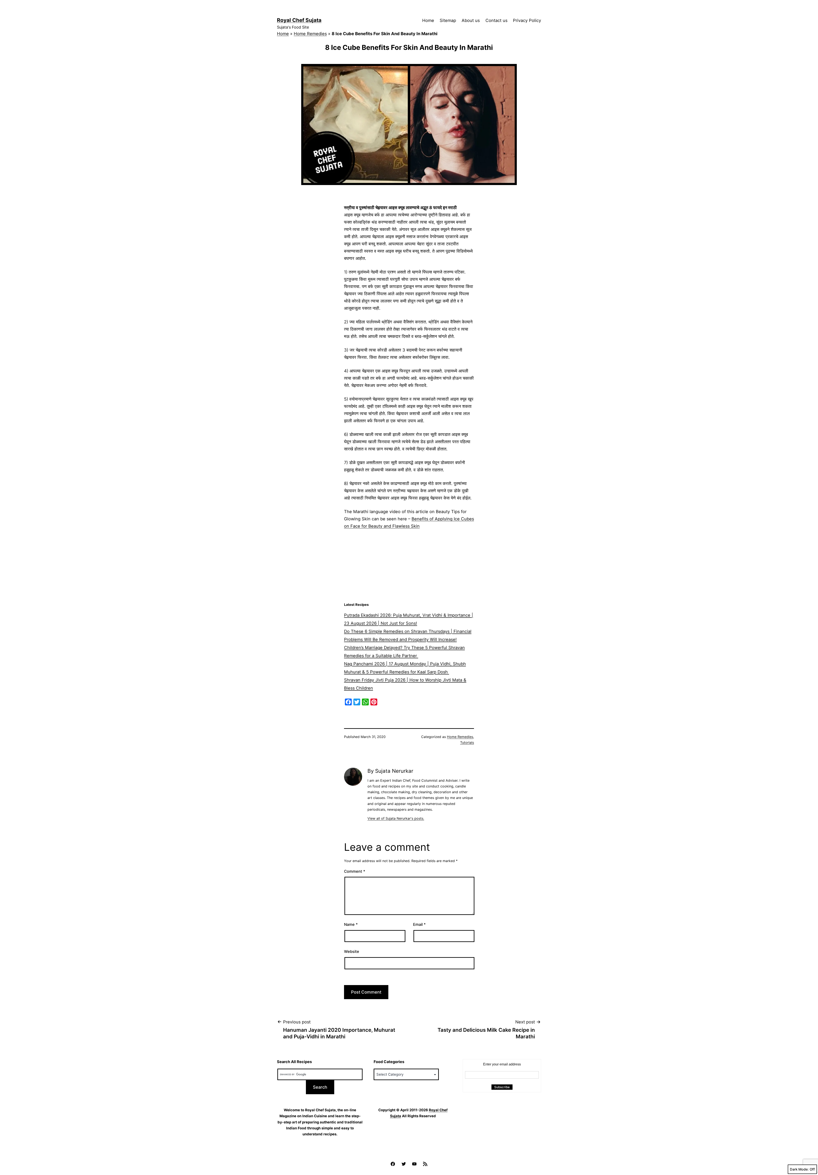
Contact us (496, 20)
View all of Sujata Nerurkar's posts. (395, 818)
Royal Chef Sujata (299, 20)
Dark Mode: (799, 1169)
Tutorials (467, 742)
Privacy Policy (527, 20)
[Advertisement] (409, 566)
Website (351, 951)
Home (428, 20)
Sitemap (448, 20)
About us (471, 20)
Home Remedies (310, 33)
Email (419, 924)
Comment (354, 871)
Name (351, 924)
